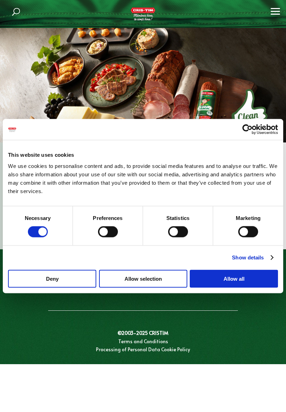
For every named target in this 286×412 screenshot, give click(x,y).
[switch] (108, 231)
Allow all (234, 278)
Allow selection (143, 278)
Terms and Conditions (143, 341)
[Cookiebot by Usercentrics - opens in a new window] (247, 129)
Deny (52, 278)
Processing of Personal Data (128, 349)
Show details (248, 257)
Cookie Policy (175, 349)
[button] (275, 10)
